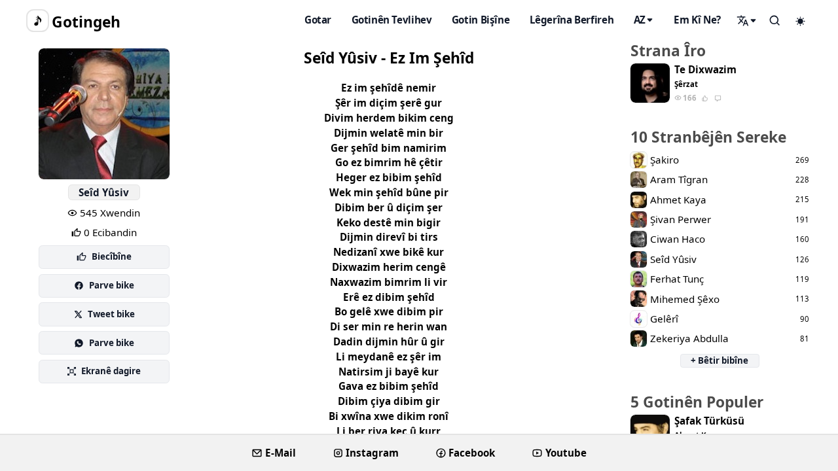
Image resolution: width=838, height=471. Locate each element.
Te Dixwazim (705, 69)
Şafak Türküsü (709, 421)
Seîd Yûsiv (104, 192)
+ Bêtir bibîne (719, 360)
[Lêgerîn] (747, 20)
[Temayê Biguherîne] (801, 21)
